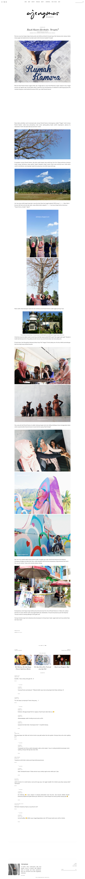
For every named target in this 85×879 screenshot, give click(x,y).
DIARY (59, 1)
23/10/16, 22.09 (20, 792)
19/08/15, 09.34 (16, 676)
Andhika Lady (17, 675)
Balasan (20, 684)
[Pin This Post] (44, 645)
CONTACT (33, 1)
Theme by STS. (46, 877)
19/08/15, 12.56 (16, 698)
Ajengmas (20, 708)
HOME (26, 1)
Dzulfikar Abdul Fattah (18, 803)
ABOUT (29, 1)
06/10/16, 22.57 (16, 758)
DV (14, 732)
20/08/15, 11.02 (20, 716)
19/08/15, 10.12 (20, 688)
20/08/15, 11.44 (20, 746)
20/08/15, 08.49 (16, 733)
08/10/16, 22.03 (20, 769)
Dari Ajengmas (38, 877)
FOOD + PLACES (54, 1)
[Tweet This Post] (41, 645)
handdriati (16, 697)
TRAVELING (38, 1)
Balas (19, 693)
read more (23, 875)
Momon (61, 203)
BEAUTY (42, 1)
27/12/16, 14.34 (16, 804)
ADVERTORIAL (48, 1)
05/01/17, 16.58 (20, 816)
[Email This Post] (45, 645)
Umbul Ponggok (17, 757)
